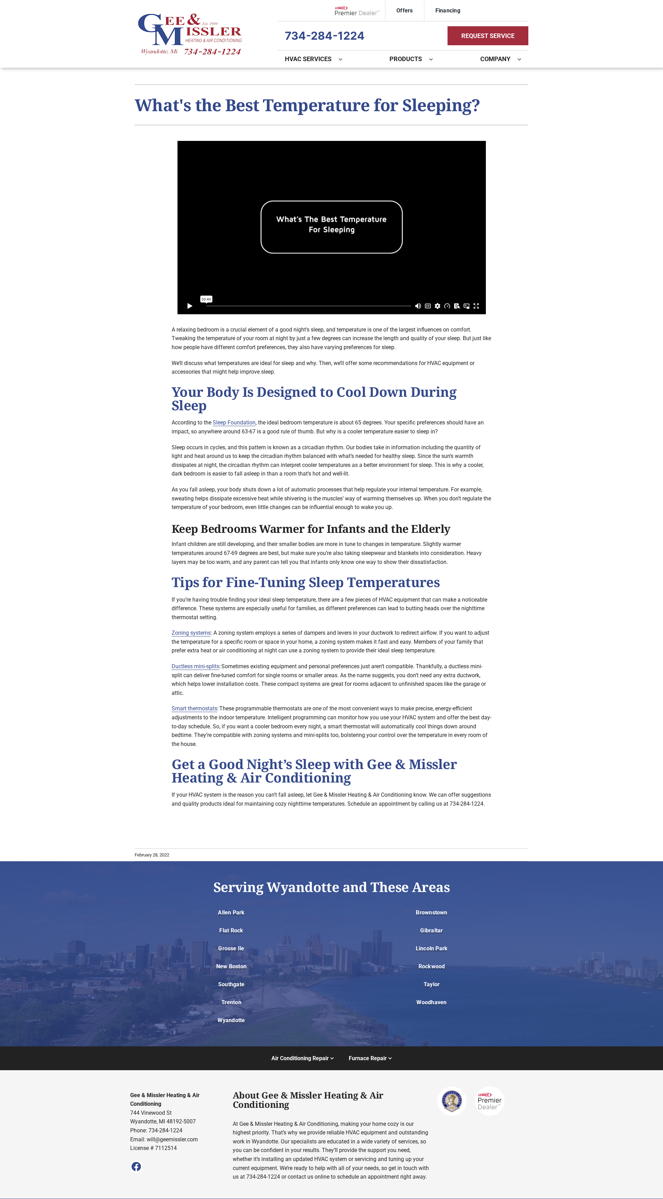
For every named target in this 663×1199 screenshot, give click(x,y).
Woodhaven (431, 1002)
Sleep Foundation (234, 422)
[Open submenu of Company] (522, 59)
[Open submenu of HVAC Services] (343, 59)
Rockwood (432, 966)
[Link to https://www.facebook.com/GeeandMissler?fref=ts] (136, 1166)
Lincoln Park (432, 948)
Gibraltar (431, 930)
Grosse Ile (231, 948)
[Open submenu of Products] (434, 59)
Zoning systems (191, 633)
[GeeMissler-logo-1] (190, 16)
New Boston (231, 966)
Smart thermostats (194, 708)
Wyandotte (231, 1020)
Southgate (231, 984)
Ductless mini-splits (195, 666)
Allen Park (231, 912)
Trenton (231, 1002)
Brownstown (431, 912)
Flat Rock (231, 930)
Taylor (432, 984)
